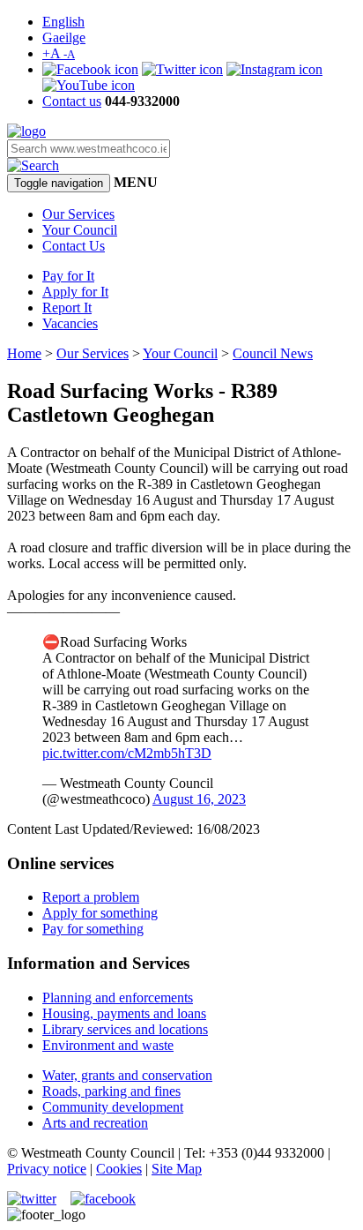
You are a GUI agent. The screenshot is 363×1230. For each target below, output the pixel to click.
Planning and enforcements (117, 997)
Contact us (71, 101)
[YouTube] (88, 85)
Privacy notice (46, 1168)
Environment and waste (108, 1045)
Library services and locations (125, 1029)
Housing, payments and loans (124, 1013)
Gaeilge (63, 37)
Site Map (177, 1168)
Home (24, 353)
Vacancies (70, 323)
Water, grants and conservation (127, 1075)
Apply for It (75, 291)
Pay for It (68, 275)
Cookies (119, 1168)
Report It (67, 307)
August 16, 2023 (199, 798)
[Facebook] (90, 69)
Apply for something (100, 912)
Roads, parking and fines (111, 1091)
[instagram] (274, 69)
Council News (273, 353)
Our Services (78, 213)
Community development (112, 1106)
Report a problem (90, 896)
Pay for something (93, 928)
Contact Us (73, 245)
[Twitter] (182, 69)
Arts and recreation (95, 1122)
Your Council (79, 229)
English (63, 21)
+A (58, 53)
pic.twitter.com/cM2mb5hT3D (126, 753)
